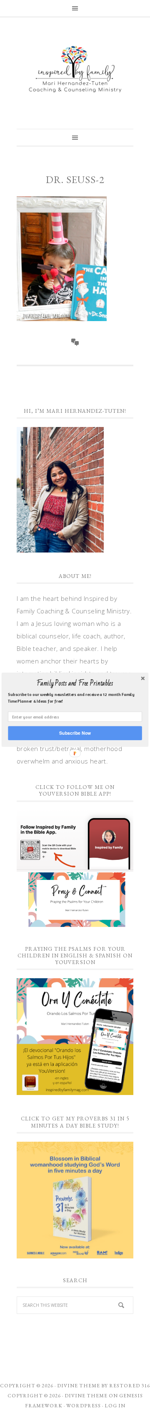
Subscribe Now (75, 733)
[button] (75, 683)
